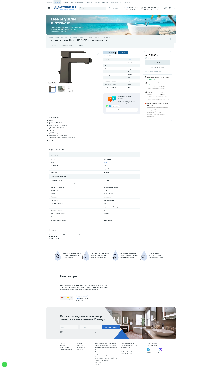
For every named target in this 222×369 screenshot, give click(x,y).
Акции (66, 2)
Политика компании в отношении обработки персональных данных (105, 344)
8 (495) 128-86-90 (152, 343)
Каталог (57, 2)
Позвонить (121, 110)
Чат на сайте (116, 106)
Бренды (97, 2)
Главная (49, 2)
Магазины (89, 2)
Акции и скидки (65, 347)
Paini (129, 60)
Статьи (97, 364)
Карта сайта (98, 362)
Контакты (127, 2)
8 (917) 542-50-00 (152, 345)
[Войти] (174, 8)
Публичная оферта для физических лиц (106, 349)
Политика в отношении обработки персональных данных (106, 359)
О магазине (114, 2)
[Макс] (160, 349)
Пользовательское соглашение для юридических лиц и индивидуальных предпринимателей (106, 354)
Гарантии (105, 2)
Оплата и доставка (77, 2)
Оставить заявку (111, 327)
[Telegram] (148, 349)
